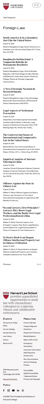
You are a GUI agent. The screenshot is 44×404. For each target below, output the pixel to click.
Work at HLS (7, 343)
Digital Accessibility (31, 373)
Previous (7, 264)
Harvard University (10, 379)
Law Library (7, 336)
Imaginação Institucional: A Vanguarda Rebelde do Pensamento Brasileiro (18, 62)
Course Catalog (9, 329)
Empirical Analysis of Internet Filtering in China (19, 160)
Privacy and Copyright (32, 379)
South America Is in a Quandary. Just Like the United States (20, 39)
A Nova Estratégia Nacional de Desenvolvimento (19, 90)
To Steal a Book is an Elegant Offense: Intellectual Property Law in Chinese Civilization (21, 240)
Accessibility (28, 370)
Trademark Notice (30, 376)
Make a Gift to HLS (31, 340)
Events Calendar (30, 323)
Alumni (5, 340)
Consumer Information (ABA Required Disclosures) (32, 353)
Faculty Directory (9, 333)
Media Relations (30, 336)
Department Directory (32, 333)
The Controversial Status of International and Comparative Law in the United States (20, 138)
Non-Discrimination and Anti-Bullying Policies (31, 362)
